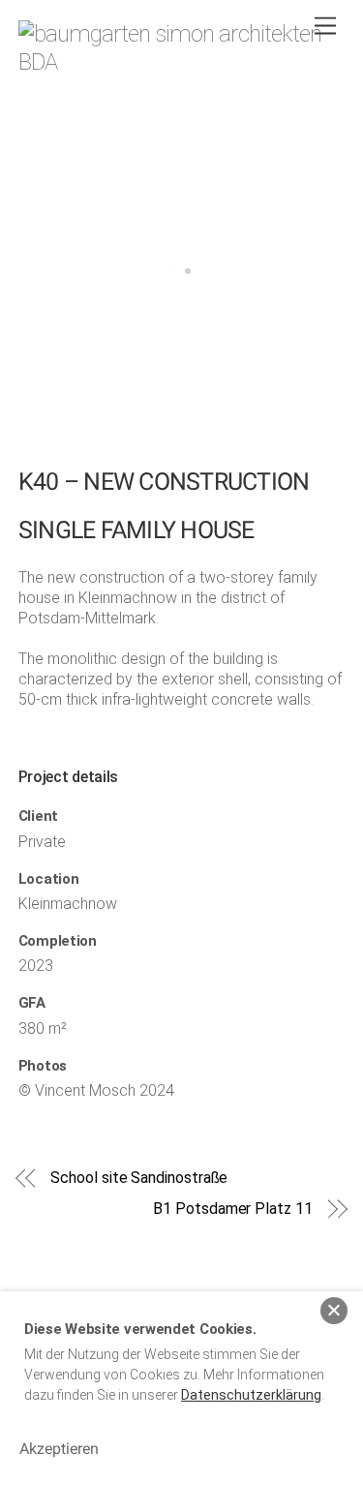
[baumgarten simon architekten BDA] (177, 62)
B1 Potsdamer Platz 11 (232, 1208)
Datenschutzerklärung (251, 1395)
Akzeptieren (59, 1448)
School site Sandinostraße (138, 1177)
